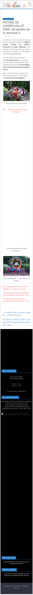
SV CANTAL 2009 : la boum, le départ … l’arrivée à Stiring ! (16, 313)
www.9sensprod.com (16, 563)
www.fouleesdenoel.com (10, 562)
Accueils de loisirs (8, 19)
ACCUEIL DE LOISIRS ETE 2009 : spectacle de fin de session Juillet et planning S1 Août (16, 322)
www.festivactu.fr (24, 562)
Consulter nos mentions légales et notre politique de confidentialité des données (16, 574)
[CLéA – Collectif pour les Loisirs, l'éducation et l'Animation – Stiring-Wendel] (16, 2)
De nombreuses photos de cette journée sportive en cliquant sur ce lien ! (16, 301)
